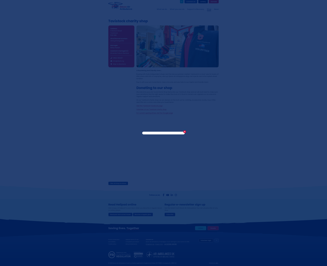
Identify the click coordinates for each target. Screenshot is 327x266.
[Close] (184, 131)
